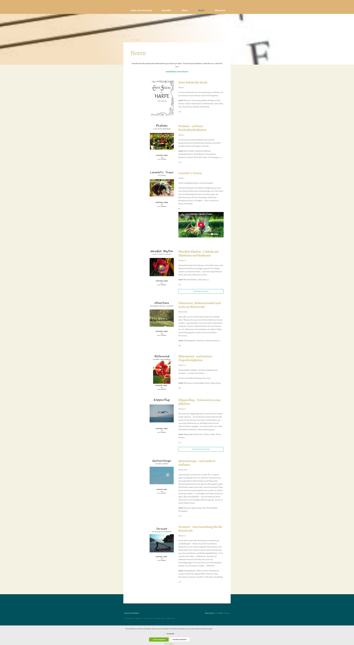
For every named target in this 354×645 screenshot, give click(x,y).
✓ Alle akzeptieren (159, 639)
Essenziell (170, 633)
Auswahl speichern (180, 639)
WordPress (225, 613)
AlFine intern (171, 618)
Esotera (216, 613)
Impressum (138, 618)
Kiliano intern (160, 618)
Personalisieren (169, 644)
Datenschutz (129, 618)
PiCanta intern (149, 618)
